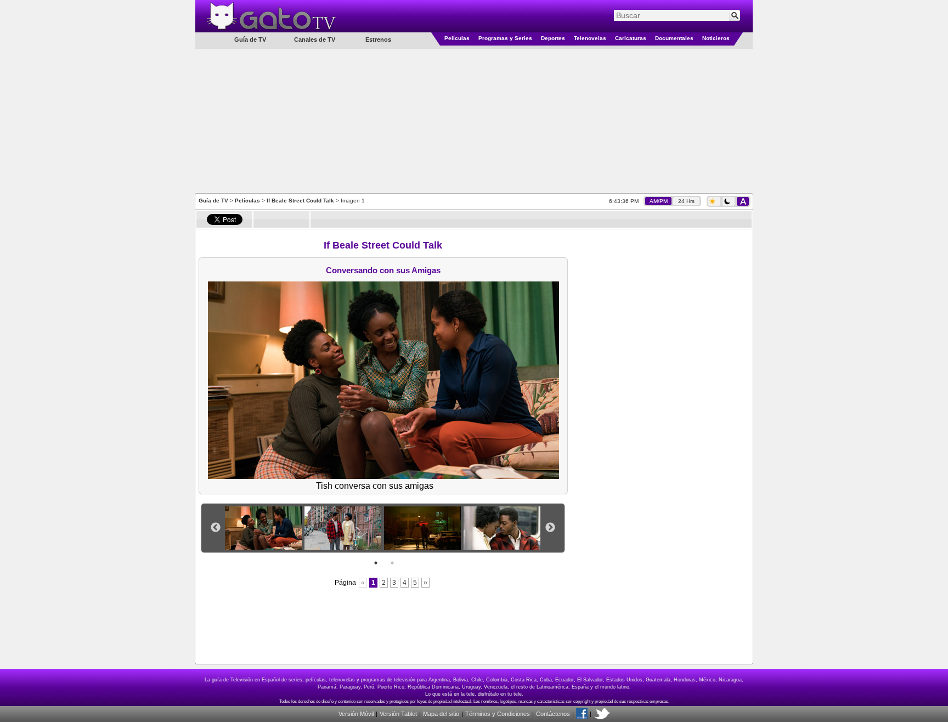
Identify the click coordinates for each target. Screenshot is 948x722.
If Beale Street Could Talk (300, 201)
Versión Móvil (356, 713)
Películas (457, 38)
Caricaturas (630, 38)
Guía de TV (213, 201)
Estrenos (378, 39)
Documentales (674, 38)
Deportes (553, 38)
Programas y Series (505, 38)
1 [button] (375, 562)
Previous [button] (215, 527)
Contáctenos (553, 713)
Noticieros (716, 38)
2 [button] (392, 562)
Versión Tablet (398, 713)
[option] (264, 528)
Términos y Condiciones (497, 713)
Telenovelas (590, 38)
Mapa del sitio (441, 713)
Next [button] (550, 527)
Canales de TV (314, 39)
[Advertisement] (474, 120)
